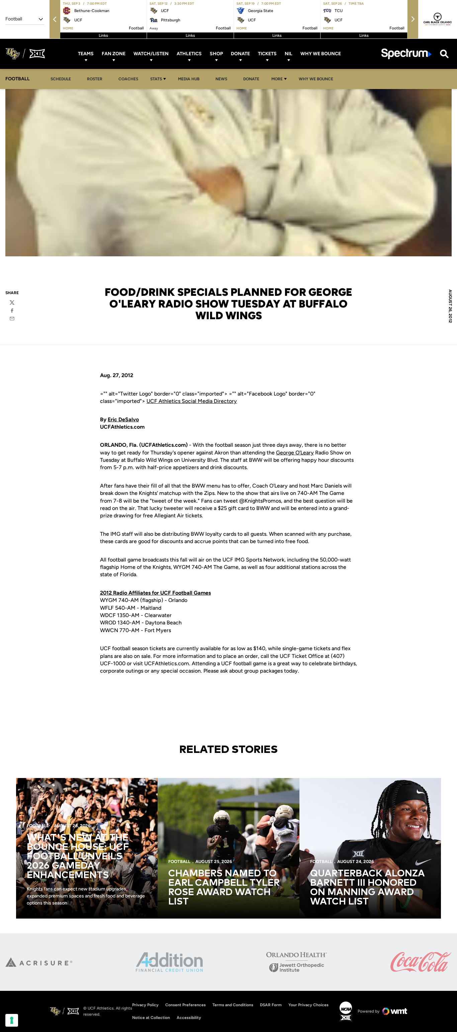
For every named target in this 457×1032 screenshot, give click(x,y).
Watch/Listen (151, 54)
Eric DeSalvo (123, 419)
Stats (156, 79)
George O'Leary (295, 452)
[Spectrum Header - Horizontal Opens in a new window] (406, 54)
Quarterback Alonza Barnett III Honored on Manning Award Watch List (367, 888)
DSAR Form (271, 1005)
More (277, 79)
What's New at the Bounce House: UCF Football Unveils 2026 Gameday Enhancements (78, 856)
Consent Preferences (185, 1005)
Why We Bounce (320, 54)
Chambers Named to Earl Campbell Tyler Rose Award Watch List (224, 888)
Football (38, 825)
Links (103, 35)
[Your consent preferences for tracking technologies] (11, 1020)
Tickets (267, 54)
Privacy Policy (145, 1005)
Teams (86, 54)
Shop (216, 54)
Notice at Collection (151, 1017)
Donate (240, 54)
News (221, 79)
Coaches (128, 79)
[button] (55, 19)
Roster (94, 79)
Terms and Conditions (232, 1005)
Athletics (189, 54)
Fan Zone (113, 54)
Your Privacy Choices (308, 1005)
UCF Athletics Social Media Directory (192, 401)
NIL (288, 54)
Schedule (61, 79)
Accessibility (189, 1017)
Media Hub (190, 78)
